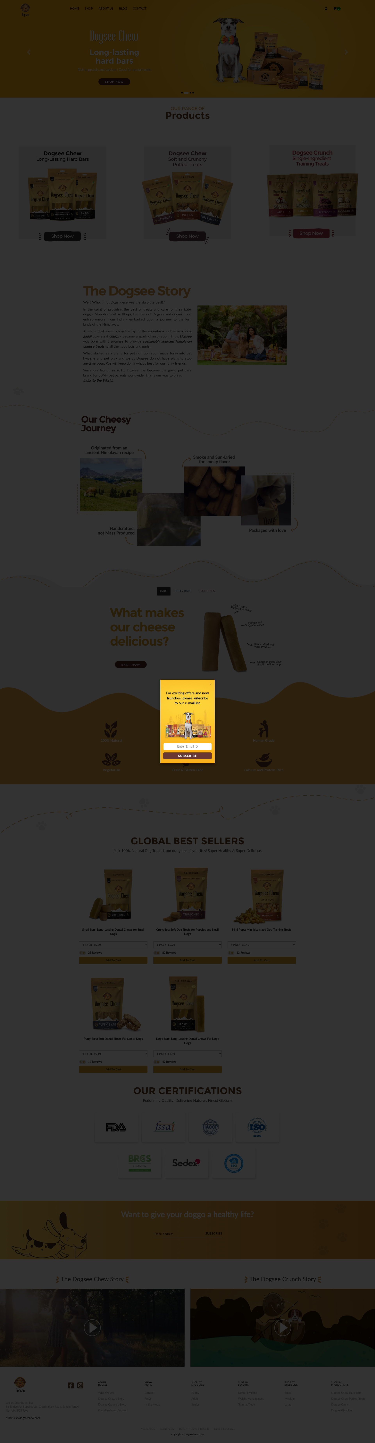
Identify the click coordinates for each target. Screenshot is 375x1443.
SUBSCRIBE (187, 756)
